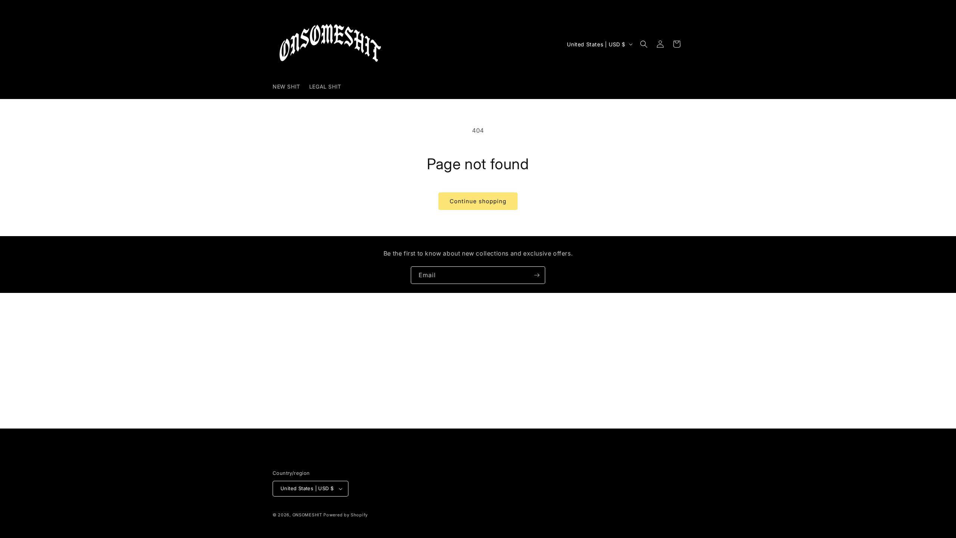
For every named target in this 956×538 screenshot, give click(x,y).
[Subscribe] (536, 275)
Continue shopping (478, 201)
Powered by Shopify (345, 514)
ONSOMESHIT (307, 514)
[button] (644, 44)
